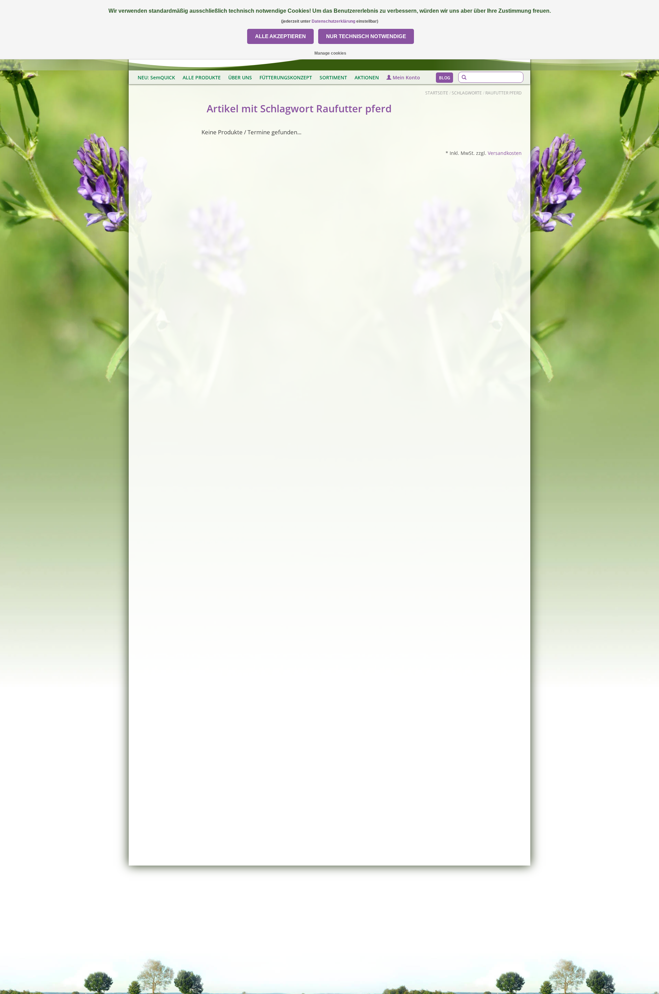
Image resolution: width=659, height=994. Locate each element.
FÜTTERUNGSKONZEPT (285, 77)
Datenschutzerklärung (333, 21)
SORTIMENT (333, 77)
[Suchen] (464, 77)
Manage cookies (330, 53)
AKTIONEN (367, 77)
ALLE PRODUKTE (202, 77)
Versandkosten (505, 153)
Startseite (436, 93)
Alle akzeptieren (280, 36)
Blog (444, 78)
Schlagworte (467, 93)
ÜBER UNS (240, 77)
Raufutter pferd (503, 93)
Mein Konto (405, 77)
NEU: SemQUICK (156, 77)
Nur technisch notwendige (366, 36)
